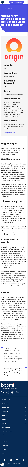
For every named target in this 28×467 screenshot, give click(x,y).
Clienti (4, 423)
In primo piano (6, 427)
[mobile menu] (26, 2)
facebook (4, 460)
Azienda (4, 415)
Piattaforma (5, 407)
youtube (17, 460)
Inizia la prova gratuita (16, 2)
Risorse (4, 419)
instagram (23, 460)
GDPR (3, 453)
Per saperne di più (9, 132)
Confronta (5, 404)
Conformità (5, 445)
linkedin (11, 460)
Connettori (5, 411)
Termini (4, 449)
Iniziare (4, 435)
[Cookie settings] (2, 464)
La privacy (4, 441)
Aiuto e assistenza (7, 431)
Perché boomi (6, 400)
